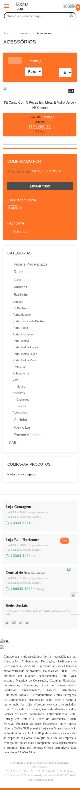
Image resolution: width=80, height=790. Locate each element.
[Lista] (18, 60)
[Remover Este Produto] (71, 170)
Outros (17, 231)
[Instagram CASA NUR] (14, 623)
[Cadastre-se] (70, 6)
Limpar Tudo (40, 186)
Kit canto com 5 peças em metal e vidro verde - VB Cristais (40, 105)
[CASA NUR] (23, 4)
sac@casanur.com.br (41, 779)
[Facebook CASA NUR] (7, 623)
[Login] (65, 6)
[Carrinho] (74, 6)
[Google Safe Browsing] (2, 647)
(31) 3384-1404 (18, 556)
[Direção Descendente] (51, 67)
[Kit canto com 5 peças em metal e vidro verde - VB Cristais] (40, 91)
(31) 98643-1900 (19, 589)
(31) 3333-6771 (18, 523)
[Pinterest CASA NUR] (20, 623)
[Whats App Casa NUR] (69, 570)
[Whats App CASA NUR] (27, 623)
